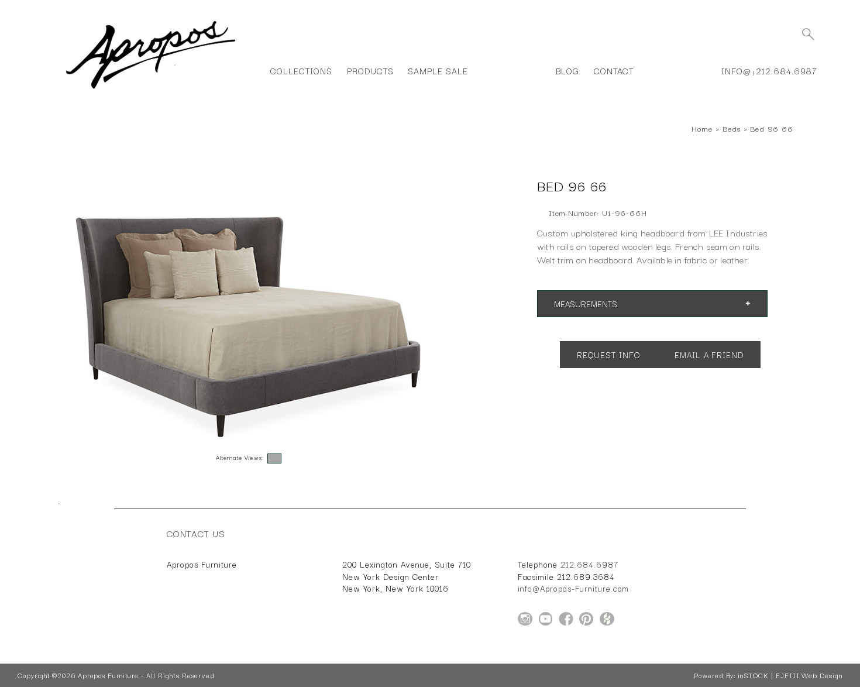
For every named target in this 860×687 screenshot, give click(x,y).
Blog (567, 70)
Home (702, 128)
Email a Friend (709, 354)
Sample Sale (437, 70)
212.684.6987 (786, 70)
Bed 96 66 (771, 128)
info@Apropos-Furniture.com (573, 588)
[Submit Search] (808, 34)
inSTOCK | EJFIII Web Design (790, 675)
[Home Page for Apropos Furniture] (151, 89)
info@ (736, 70)
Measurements (585, 303)
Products (370, 70)
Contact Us (196, 533)
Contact (614, 70)
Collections (301, 70)
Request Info (609, 354)
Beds (732, 128)
